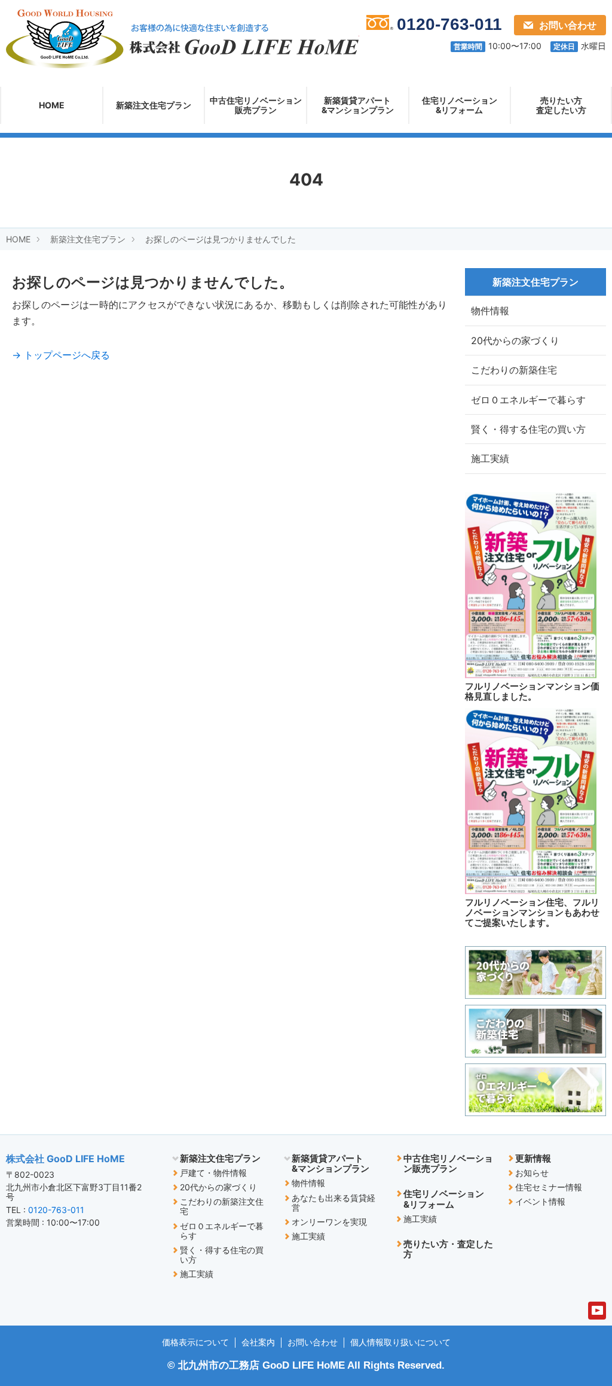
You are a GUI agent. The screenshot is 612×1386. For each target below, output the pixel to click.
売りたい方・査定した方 (448, 1249)
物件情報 (490, 311)
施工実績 (490, 458)
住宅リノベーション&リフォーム (459, 105)
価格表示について (195, 1342)
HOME (52, 105)
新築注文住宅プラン (153, 105)
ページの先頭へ (576, 1305)
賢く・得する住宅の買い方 (528, 429)
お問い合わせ (567, 25)
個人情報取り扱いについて (400, 1342)
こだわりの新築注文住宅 (222, 1206)
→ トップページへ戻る (61, 355)
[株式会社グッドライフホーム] (182, 38)
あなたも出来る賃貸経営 (333, 1202)
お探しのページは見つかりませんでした (220, 239)
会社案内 (258, 1342)
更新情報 (533, 1158)
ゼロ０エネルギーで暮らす (528, 400)
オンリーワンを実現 (329, 1222)
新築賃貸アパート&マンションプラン (358, 105)
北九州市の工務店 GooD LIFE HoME (261, 1365)
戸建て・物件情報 (213, 1173)
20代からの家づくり (515, 340)
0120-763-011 (56, 1210)
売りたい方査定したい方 (561, 105)
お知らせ (532, 1173)
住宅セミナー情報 (548, 1187)
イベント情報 (540, 1201)
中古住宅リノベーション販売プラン (256, 105)
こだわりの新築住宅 (514, 370)
